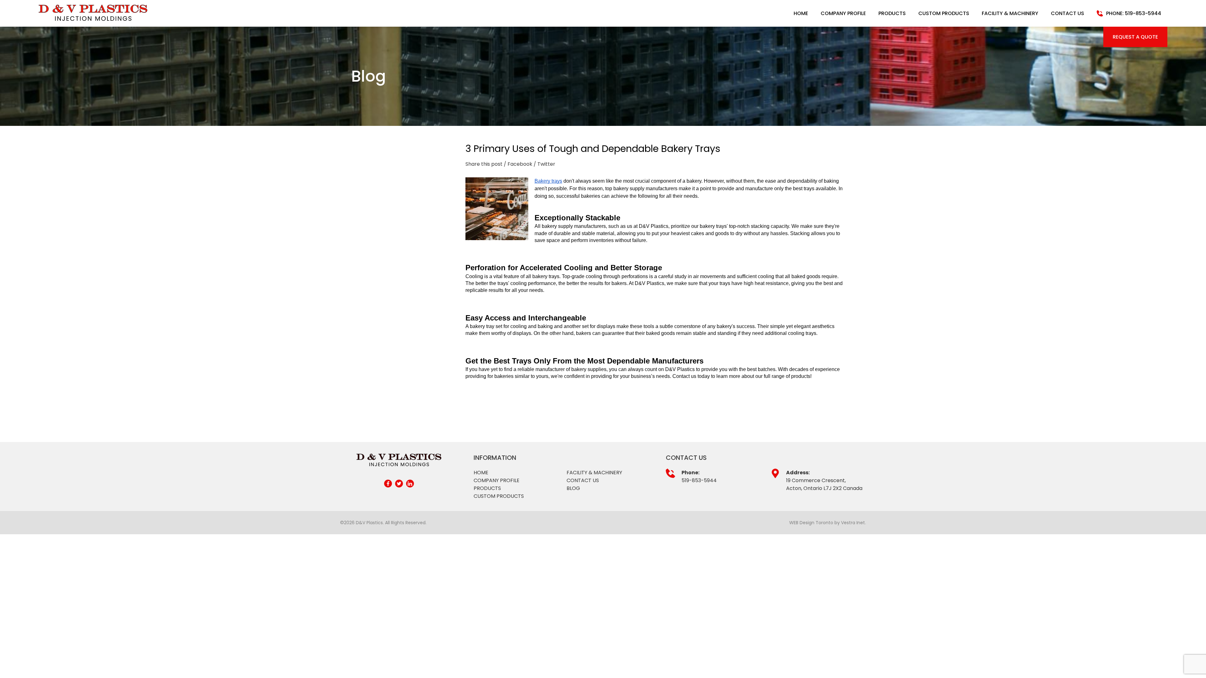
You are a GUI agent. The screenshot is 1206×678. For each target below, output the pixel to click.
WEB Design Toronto (811, 522)
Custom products (499, 496)
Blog (573, 488)
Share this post (484, 164)
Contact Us (1067, 13)
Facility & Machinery (1010, 13)
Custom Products (943, 13)
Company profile (496, 480)
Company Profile (843, 13)
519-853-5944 (699, 480)
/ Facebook (518, 164)
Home (801, 13)
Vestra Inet (853, 522)
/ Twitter (544, 164)
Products (892, 13)
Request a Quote (1135, 36)
